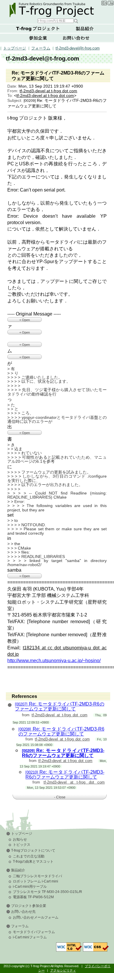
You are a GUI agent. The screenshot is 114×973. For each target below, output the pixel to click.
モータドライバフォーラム (34, 932)
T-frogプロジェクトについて (38, 28)
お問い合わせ (76, 37)
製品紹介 (85, 28)
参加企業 (38, 37)
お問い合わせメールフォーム (35, 917)
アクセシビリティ (63, 970)
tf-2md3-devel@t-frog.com (78, 48)
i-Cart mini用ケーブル (30, 887)
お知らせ (20, 839)
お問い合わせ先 (23, 912)
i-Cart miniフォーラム (30, 937)
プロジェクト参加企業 (28, 906)
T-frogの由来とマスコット (33, 861)
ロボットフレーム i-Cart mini (35, 881)
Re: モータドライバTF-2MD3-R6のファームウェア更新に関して (59, 706)
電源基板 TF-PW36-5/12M (33, 897)
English (104, 3)
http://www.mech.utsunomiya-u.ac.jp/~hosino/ (54, 660)
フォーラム (40, 48)
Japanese (111, 3)
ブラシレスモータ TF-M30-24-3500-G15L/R (47, 892)
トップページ (14, 48)
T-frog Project (57, 9)
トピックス (21, 845)
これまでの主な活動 (28, 856)
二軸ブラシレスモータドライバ (37, 876)
